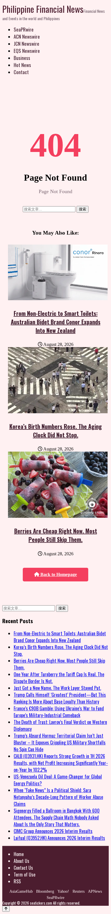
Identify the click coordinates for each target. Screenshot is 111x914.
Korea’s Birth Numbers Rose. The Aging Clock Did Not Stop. (55, 430)
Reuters (79, 891)
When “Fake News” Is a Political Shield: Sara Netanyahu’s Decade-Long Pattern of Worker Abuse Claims (58, 797)
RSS (17, 881)
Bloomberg (45, 891)
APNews (95, 891)
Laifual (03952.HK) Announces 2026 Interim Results (59, 837)
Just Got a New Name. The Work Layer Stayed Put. (57, 688)
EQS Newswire (27, 50)
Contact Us (23, 867)
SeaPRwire (24, 29)
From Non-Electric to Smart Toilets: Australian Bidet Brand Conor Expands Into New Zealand (55, 322)
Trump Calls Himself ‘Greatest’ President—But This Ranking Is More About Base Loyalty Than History (60, 698)
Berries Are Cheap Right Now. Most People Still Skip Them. (55, 535)
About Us (21, 860)
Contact (21, 72)
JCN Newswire (26, 43)
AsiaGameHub (21, 891)
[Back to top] (6, 909)
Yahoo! (63, 891)
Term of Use (24, 874)
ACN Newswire (27, 36)
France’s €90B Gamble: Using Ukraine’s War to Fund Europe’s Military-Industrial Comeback (59, 712)
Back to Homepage (58, 574)
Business (22, 57)
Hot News (22, 64)
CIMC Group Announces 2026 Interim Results (53, 831)
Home (19, 854)
